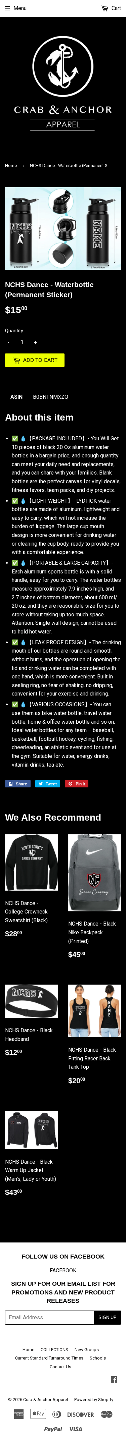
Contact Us (60, 1366)
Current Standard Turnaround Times (49, 1358)
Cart (115, 8)
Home (11, 165)
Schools (98, 1358)
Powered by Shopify (93, 1399)
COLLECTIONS (54, 1349)
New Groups (87, 1349)
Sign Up (107, 1317)
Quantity (14, 330)
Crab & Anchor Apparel (45, 1399)
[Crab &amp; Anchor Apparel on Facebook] (114, 1380)
